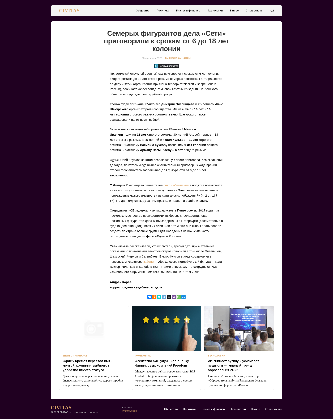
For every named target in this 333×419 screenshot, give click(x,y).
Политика (162, 10)
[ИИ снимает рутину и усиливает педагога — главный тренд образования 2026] (239, 328)
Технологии (215, 10)
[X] (169, 297)
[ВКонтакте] (149, 297)
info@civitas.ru (130, 410)
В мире (234, 10)
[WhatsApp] (179, 297)
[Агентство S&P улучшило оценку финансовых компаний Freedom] (166, 328)
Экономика (143, 355)
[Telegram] (164, 297)
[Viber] (174, 297)
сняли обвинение (176, 185)
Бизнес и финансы (188, 10)
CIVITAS (69, 10)
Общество (143, 10)
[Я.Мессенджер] (159, 297)
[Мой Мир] (183, 297)
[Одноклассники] (154, 297)
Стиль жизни (254, 10)
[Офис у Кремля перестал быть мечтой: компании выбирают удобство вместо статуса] (94, 328)
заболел (149, 261)
